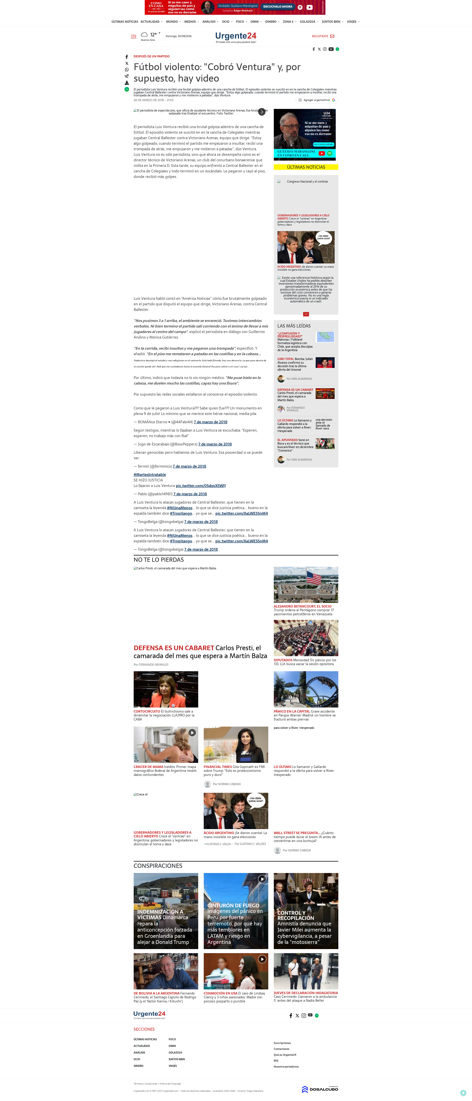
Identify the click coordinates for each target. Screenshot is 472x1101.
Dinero (271, 21)
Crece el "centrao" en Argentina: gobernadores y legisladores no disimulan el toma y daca (166, 840)
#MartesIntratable (150, 475)
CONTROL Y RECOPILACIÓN (295, 915)
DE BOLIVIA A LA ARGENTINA (157, 993)
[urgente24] (149, 1018)
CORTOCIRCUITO (147, 711)
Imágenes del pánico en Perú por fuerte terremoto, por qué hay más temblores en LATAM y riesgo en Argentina (235, 926)
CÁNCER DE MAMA (149, 766)
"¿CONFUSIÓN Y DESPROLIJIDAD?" (290, 335)
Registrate (320, 36)
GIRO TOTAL (286, 358)
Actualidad (150, 21)
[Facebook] (126, 57)
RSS (276, 1061)
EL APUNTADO (288, 440)
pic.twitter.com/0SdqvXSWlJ (201, 486)
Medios (190, 21)
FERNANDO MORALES (296, 409)
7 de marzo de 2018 (210, 422)
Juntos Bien (331, 21)
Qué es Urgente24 (285, 1055)
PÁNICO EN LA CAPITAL (292, 711)
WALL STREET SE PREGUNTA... (297, 833)
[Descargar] (126, 82)
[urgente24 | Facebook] (314, 49)
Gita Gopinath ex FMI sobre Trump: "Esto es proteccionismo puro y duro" (234, 770)
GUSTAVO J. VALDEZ (253, 843)
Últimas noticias (125, 21)
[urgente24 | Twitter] (319, 49)
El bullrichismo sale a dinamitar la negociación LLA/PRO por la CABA (164, 715)
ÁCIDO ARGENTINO (219, 833)
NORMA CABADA (229, 784)
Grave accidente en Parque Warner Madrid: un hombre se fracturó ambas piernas (305, 715)
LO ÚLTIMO (285, 420)
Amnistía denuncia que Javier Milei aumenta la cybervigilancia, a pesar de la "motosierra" (304, 932)
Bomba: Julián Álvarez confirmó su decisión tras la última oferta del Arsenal (295, 364)
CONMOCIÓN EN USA (221, 993)
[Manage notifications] (463, 1093)
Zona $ (288, 21)
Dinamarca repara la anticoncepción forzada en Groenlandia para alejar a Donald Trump (164, 929)
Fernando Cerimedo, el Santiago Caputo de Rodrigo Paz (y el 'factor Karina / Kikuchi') (165, 997)
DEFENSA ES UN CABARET (295, 389)
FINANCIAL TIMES (218, 766)
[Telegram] (126, 76)
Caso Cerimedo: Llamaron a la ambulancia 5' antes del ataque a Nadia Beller (305, 998)
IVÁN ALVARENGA (301, 379)
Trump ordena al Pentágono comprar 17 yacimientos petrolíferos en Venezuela (304, 612)
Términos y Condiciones (145, 1084)
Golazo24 (308, 21)
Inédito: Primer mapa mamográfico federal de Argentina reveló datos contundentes (165, 770)
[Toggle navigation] (135, 36)
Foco (240, 21)
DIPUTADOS (283, 660)
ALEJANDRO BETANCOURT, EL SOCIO (303, 606)
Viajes (352, 21)
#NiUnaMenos (179, 508)
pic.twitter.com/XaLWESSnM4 (241, 513)
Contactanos (281, 1049)
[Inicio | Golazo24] (337, 49)
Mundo (172, 21)
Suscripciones (282, 1043)
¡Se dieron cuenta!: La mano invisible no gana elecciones (235, 835)
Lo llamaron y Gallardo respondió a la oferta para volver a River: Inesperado (294, 425)
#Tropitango (181, 513)
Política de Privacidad (170, 1084)
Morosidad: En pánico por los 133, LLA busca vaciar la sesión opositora (305, 662)
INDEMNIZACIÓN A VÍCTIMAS (160, 915)
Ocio (226, 21)
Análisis (209, 21)
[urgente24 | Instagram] (325, 49)
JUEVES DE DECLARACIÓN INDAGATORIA (306, 993)
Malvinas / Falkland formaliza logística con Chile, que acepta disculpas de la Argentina (295, 345)
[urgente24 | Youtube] (331, 49)
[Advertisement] (201, 205)
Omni (255, 21)
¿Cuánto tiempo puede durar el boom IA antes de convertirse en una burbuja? (305, 836)
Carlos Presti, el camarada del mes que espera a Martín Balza (294, 396)
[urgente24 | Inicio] (334, 1072)
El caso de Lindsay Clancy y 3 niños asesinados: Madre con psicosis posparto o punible (234, 997)
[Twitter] (126, 63)
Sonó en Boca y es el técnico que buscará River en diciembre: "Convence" (295, 445)
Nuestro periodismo (286, 1067)
